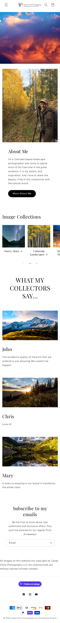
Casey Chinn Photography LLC (24, 618)
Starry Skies (11, 251)
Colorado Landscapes (37, 252)
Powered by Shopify (48, 618)
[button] (6, 5)
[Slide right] (36, 263)
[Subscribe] (50, 543)
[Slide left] (23, 263)
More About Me (22, 193)
